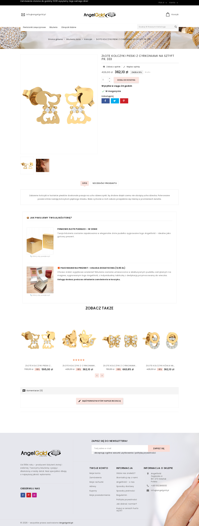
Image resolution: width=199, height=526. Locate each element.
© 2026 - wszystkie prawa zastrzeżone (46, 522)
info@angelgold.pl (160, 490)
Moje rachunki (96, 482)
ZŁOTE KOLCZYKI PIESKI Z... (38, 365)
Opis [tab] (84, 183)
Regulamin (121, 495)
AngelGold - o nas (125, 482)
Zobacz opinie (111, 66)
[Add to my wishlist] (32, 359)
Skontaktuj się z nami (127, 477)
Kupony (93, 490)
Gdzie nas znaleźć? (126, 473)
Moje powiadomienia (99, 495)
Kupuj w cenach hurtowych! (127, 509)
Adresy (92, 486)
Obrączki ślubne (68, 27)
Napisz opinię (131, 66)
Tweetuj (115, 100)
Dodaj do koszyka (126, 80)
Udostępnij (106, 100)
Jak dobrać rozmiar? (126, 504)
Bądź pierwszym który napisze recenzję (101, 401)
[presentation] (97, 375)
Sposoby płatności (125, 490)
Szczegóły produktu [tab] (105, 183)
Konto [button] (174, 2)
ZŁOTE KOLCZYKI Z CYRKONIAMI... (79, 365)
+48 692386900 (159, 485)
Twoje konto (98, 468)
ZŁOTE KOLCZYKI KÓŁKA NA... (160, 365)
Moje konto (95, 473)
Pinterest (124, 100)
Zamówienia (95, 477)
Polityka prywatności (126, 499)
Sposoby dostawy (125, 486)
